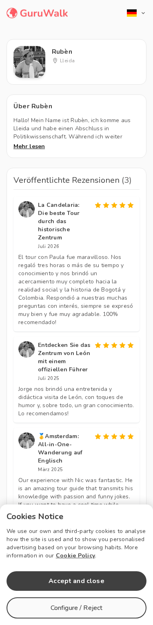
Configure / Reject (77, 607)
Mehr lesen (29, 146)
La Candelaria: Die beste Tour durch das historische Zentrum (59, 221)
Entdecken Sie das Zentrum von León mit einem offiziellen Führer (64, 357)
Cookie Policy (75, 555)
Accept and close (76, 581)
